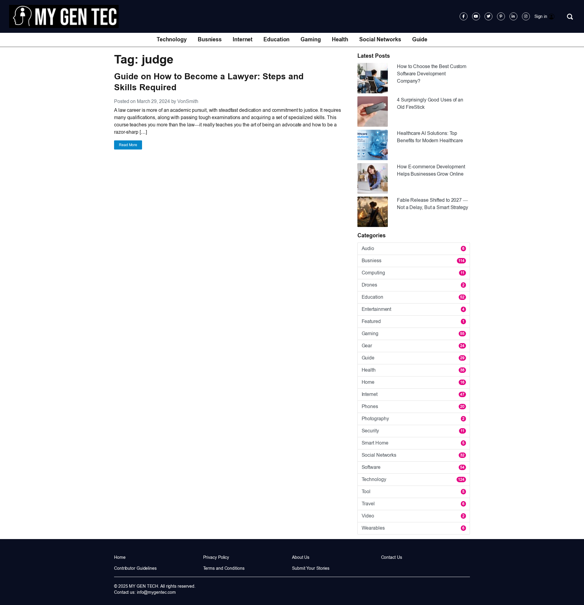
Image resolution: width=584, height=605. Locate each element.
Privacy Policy (216, 557)
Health (340, 39)
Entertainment (413, 309)
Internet (242, 39)
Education (276, 39)
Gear (413, 345)
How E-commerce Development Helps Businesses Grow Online (431, 170)
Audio (413, 248)
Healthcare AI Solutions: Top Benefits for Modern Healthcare (430, 137)
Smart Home (413, 442)
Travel (413, 503)
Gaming (311, 39)
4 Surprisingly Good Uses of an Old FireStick (430, 103)
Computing (413, 272)
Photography (413, 418)
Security (413, 430)
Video (413, 515)
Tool (413, 491)
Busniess (210, 39)
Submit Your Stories (310, 568)
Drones (413, 284)
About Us (300, 557)
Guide (420, 39)
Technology (172, 39)
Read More (128, 145)
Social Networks (380, 39)
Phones (413, 406)
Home (413, 382)
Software (413, 467)
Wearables (413, 528)
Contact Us (391, 557)
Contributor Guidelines (135, 568)
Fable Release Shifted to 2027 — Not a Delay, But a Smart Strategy (432, 204)
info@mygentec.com (156, 592)
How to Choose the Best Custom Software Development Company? (431, 74)
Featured (413, 321)
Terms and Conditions (224, 568)
